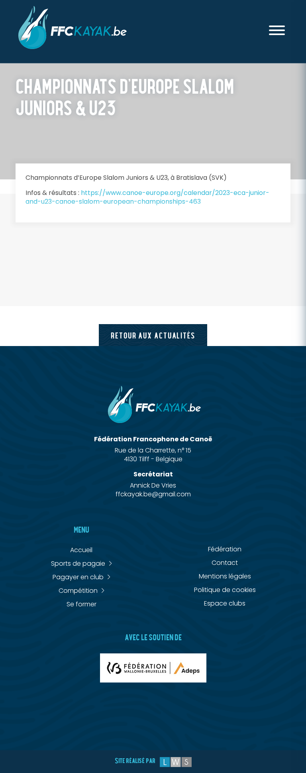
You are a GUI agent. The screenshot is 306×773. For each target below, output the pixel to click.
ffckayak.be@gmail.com (153, 494)
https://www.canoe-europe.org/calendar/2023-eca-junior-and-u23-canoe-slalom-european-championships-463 (147, 197)
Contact (225, 562)
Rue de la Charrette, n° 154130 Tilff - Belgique (153, 455)
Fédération (224, 549)
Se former (81, 604)
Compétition (78, 590)
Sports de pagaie (78, 563)
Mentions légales (225, 576)
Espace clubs (224, 603)
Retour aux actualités (153, 335)
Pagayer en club (78, 577)
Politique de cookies (225, 589)
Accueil (81, 550)
